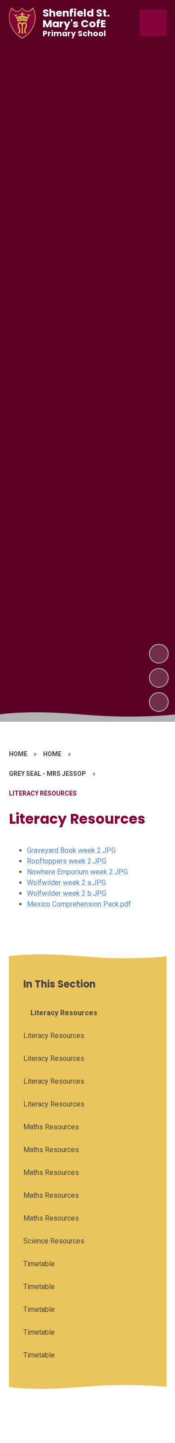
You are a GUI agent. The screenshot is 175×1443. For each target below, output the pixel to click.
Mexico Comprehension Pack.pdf (79, 904)
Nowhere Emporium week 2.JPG (77, 872)
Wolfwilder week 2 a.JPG (66, 882)
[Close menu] (153, 22)
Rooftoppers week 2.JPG (66, 861)
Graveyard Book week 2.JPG (71, 850)
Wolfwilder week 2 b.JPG (66, 893)
